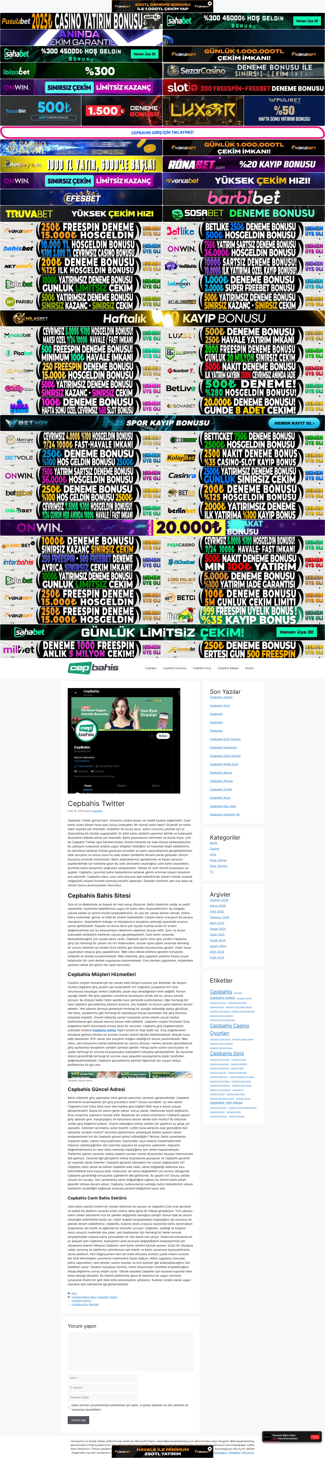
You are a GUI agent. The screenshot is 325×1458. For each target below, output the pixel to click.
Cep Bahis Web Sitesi (235, 1094)
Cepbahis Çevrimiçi (218, 1108)
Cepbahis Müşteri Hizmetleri (242, 1077)
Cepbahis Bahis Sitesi (84, 1297)
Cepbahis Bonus (221, 772)
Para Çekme (218, 860)
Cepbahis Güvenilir (239, 1064)
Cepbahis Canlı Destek (225, 756)
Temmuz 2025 (219, 917)
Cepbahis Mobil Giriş (224, 764)
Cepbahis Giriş (202, 668)
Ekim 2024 (217, 952)
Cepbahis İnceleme (174, 668)
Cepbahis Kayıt (220, 797)
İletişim (249, 668)
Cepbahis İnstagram (223, 747)
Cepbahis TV (238, 1090)
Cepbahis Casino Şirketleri (221, 1043)
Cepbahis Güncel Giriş (219, 1064)
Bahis (213, 843)
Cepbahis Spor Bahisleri (85, 1304)
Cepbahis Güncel (81, 1300)
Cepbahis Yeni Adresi (226, 1103)
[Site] (81, 230)
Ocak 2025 (217, 934)
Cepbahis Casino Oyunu (220, 1039)
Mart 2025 (217, 923)
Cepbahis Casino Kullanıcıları (222, 1020)
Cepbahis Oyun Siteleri (220, 1081)
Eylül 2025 (217, 911)
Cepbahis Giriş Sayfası (225, 739)
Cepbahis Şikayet (228, 668)
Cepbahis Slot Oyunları (242, 1085)
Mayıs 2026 (218, 905)
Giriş (74, 1293)
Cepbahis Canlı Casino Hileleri (239, 1007)
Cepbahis (151, 668)
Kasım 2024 (218, 946)
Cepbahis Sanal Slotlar (241, 1081)
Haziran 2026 (219, 900)
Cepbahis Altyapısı (218, 1003)
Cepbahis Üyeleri (217, 1112)
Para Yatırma (218, 866)
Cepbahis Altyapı (221, 781)
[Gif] (162, 318)
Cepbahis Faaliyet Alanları (221, 1048)
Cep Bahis (238, 993)
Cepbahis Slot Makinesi (220, 1085)
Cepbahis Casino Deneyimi (221, 1016)
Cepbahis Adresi (221, 697)
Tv (211, 871)
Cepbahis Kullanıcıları (237, 1073)
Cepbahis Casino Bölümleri (243, 1011)
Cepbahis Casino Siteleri (243, 1039)
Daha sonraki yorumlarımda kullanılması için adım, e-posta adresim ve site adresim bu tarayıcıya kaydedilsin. (130, 1407)
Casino (214, 848)
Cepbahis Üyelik (221, 789)
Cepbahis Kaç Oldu (223, 806)
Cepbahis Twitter (107, 1297)
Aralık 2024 (217, 940)
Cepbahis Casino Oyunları (229, 1029)
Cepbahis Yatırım (243, 1098)
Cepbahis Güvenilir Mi (225, 814)
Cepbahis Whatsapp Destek (222, 1098)
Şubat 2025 (218, 929)
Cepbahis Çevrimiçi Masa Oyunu (242, 1108)
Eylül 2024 (217, 957)
